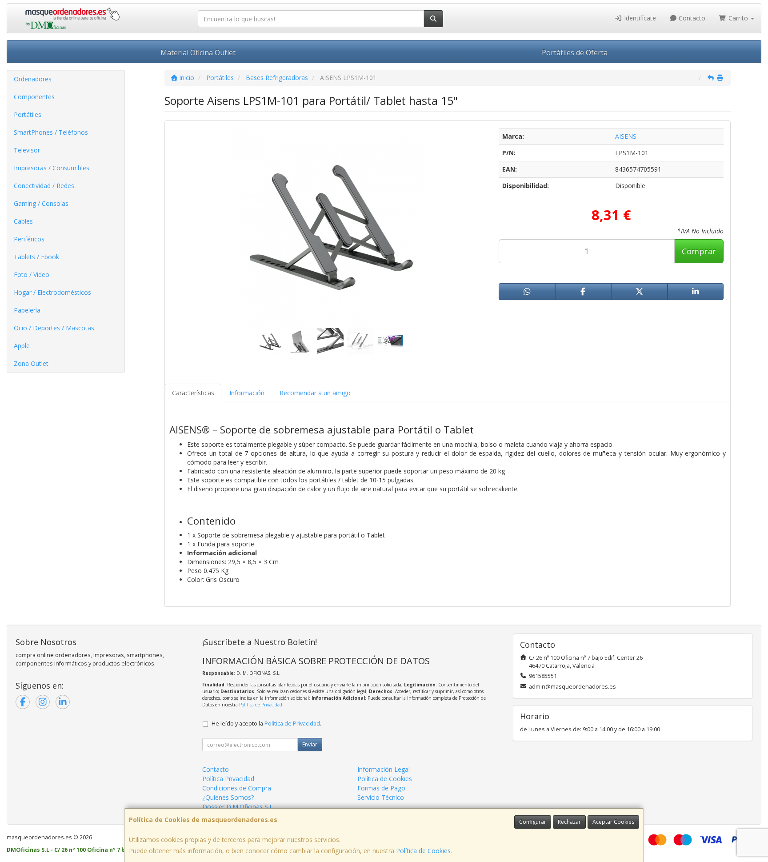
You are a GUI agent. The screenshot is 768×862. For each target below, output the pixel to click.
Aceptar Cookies (613, 822)
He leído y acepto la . (266, 723)
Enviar (309, 744)
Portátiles (27, 114)
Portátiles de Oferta (575, 52)
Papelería (27, 310)
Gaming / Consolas (41, 203)
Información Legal (383, 769)
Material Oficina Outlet (198, 52)
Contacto (691, 18)
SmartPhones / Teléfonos (51, 132)
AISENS (625, 136)
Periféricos (29, 239)
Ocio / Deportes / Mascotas (54, 328)
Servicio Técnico (380, 797)
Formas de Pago (381, 788)
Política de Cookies (423, 850)
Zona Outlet (31, 363)
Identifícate (639, 18)
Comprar (699, 251)
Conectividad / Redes (44, 185)
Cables (23, 221)
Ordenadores (33, 79)
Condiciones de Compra (236, 788)
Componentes (34, 96)
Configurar (532, 822)
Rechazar (569, 822)
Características (193, 393)
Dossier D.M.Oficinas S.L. (238, 806)
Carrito (738, 18)
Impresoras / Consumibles (51, 168)
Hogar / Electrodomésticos (52, 292)
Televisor (27, 150)
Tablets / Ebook (36, 257)
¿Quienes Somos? (228, 797)
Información (246, 393)
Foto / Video (31, 274)
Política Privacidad (228, 778)
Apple (22, 345)
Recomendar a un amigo (315, 393)
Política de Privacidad (260, 705)
